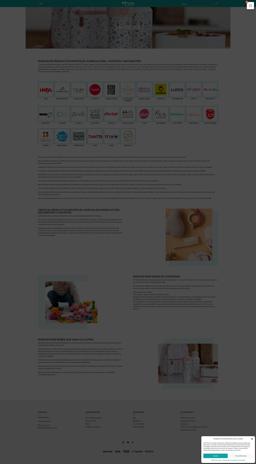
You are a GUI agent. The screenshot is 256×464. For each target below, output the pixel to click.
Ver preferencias (240, 456)
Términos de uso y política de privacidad (234, 460)
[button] (252, 439)
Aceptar (215, 456)
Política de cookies (216, 460)
